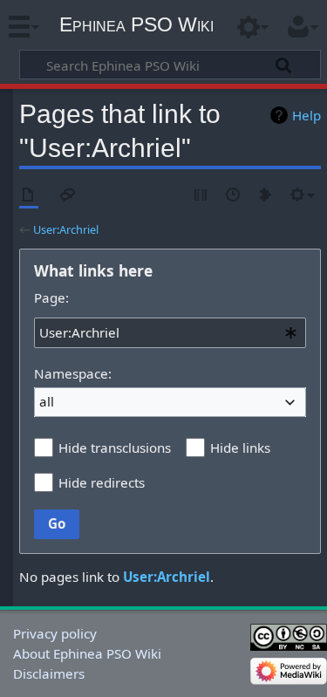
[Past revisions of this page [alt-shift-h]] (233, 196)
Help (306, 115)
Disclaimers (49, 673)
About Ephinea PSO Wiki (87, 653)
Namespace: (73, 373)
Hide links (240, 447)
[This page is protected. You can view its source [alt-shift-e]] (201, 196)
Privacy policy (55, 633)
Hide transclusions (114, 447)
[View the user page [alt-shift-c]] (28, 196)
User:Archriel (66, 229)
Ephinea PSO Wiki (136, 24)
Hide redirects (101, 482)
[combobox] (170, 332)
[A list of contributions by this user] (266, 196)
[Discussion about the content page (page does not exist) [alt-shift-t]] (68, 196)
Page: (51, 297)
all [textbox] (46, 401)
